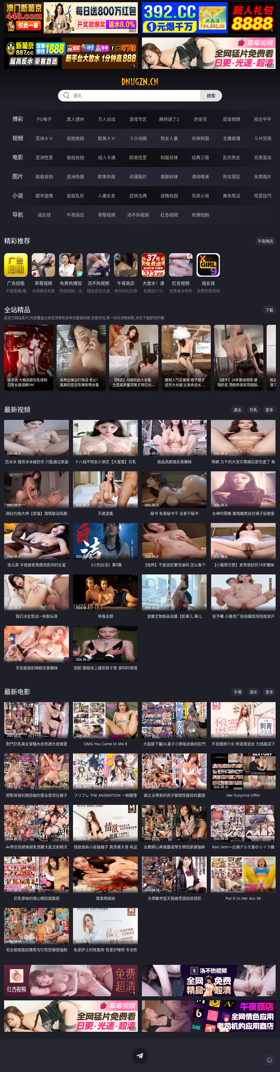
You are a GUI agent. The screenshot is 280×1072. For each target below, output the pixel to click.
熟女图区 (231, 177)
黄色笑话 (231, 196)
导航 (17, 214)
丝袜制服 (200, 138)
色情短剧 (200, 215)
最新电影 (17, 691)
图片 (17, 176)
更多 (269, 409)
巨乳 (253, 409)
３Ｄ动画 (138, 138)
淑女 (253, 691)
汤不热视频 (138, 215)
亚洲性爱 (44, 157)
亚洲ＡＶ (44, 138)
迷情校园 (169, 196)
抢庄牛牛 (263, 119)
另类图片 (263, 177)
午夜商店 (75, 215)
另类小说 (200, 196)
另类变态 (263, 157)
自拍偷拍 (75, 138)
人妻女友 (106, 196)
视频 (17, 138)
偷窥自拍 (44, 177)
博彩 (17, 119)
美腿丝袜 (169, 177)
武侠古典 (138, 196)
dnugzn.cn (140, 81)
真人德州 (75, 119)
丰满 (237, 691)
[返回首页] (269, 1060)
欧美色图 (106, 177)
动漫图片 (138, 177)
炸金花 (200, 119)
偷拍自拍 (75, 157)
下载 (269, 309)
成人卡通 (106, 157)
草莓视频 (106, 215)
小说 (17, 195)
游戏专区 (138, 119)
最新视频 (17, 409)
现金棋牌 (231, 119)
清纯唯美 (200, 177)
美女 (237, 409)
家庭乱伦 (75, 196)
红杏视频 (169, 215)
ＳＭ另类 (263, 138)
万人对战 (106, 119)
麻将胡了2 (169, 119)
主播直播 (231, 138)
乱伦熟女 (231, 157)
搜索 (211, 96)
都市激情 (44, 196)
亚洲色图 (75, 177)
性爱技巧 (263, 196)
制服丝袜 (169, 157)
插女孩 (44, 215)
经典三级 (200, 157)
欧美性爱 (138, 157)
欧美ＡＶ (106, 138)
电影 (17, 157)
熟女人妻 (169, 138)
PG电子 (44, 119)
